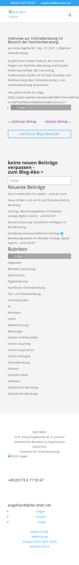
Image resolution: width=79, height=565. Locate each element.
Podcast (13, 368)
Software (14, 381)
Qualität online (18, 375)
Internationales (18, 300)
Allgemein (64, 48)
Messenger (15, 331)
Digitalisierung (18, 281)
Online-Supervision (21, 350)
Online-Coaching (19, 344)
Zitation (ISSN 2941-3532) (40, 542)
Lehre (12, 319)
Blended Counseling (21, 269)
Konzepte (14, 312)
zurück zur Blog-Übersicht (39, 134)
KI (9, 306)
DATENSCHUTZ (39, 546)
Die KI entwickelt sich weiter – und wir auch (37, 194)
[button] (19, 108)
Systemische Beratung (23, 387)
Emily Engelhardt (23, 48)
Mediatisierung (18, 325)
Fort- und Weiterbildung (24, 294)
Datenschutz (16, 275)
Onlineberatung (18, 53)
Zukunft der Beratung (22, 394)
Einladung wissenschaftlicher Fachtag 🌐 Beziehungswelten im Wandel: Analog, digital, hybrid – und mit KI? (39, 238)
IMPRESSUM (39, 537)
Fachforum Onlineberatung (26, 287)
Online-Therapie (19, 356)
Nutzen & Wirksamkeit (23, 337)
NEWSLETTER (39, 532)
